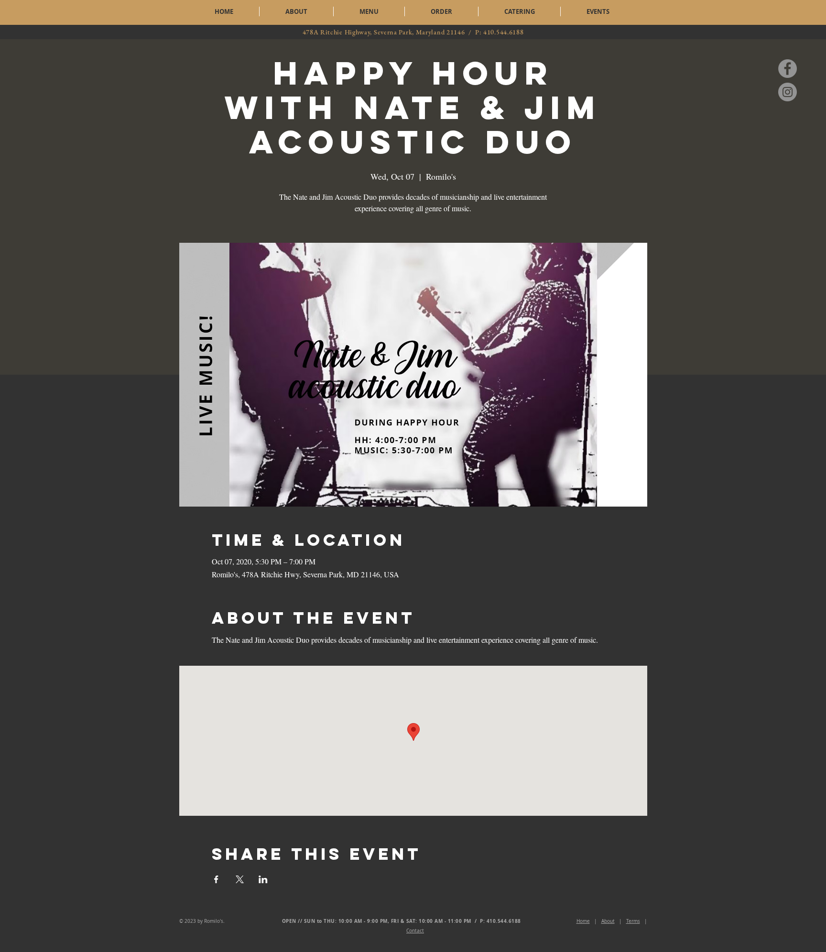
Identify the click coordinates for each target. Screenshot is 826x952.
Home (583, 921)
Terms (633, 921)
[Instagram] (787, 92)
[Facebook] (787, 68)
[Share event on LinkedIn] (263, 879)
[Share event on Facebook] (216, 879)
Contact (415, 931)
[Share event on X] (239, 879)
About (608, 921)
